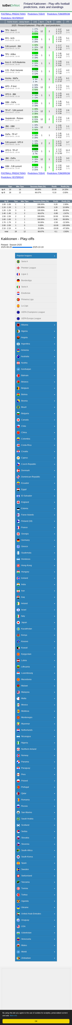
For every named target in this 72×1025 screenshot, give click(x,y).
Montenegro (26, 717)
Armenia (24, 350)
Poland (24, 781)
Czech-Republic (28, 464)
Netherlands (26, 730)
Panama (24, 762)
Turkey (23, 895)
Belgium (24, 388)
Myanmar (25, 724)
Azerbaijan (25, 369)
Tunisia (24, 888)
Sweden (24, 869)
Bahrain (24, 375)
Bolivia (23, 394)
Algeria (24, 331)
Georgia (24, 534)
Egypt (23, 489)
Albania (24, 325)
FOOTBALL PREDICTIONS (13, 14)
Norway (24, 755)
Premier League (28, 268)
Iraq (22, 597)
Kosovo (24, 641)
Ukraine (24, 907)
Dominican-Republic (30, 477)
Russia (24, 806)
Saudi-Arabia (26, 819)
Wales (23, 945)
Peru (23, 774)
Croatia (24, 451)
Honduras (25, 559)
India (23, 584)
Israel (23, 610)
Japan (23, 622)
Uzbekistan (25, 933)
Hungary (24, 572)
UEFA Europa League (30, 318)
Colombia (25, 439)
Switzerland (26, 876)
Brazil (23, 407)
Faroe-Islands (27, 515)
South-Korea (26, 857)
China (23, 432)
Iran (22, 591)
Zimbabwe (25, 958)
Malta (23, 698)
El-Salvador (26, 496)
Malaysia (24, 692)
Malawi (24, 686)
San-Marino (26, 812)
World (23, 952)
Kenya (23, 635)
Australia (24, 356)
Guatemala (25, 553)
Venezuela (25, 939)
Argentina (25, 344)
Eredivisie (25, 293)
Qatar (23, 793)
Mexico (24, 705)
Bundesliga (26, 280)
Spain (23, 863)
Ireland (24, 603)
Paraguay (25, 768)
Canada (24, 420)
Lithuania (25, 667)
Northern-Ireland (28, 749)
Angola (24, 337)
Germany (25, 540)
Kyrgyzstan (25, 654)
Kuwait (23, 648)
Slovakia (24, 838)
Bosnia (24, 401)
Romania (25, 800)
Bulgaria (24, 413)
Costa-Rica (25, 445)
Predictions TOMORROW (58, 14)
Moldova (24, 711)
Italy (22, 616)
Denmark (25, 470)
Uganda (24, 901)
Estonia (24, 508)
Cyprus (24, 458)
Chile (23, 426)
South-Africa (26, 850)
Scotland (24, 825)
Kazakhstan (26, 629)
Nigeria (24, 743)
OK (36, 1021)
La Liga (24, 306)
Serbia (23, 831)
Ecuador (24, 483)
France (24, 527)
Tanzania (25, 882)
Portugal (24, 787)
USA (22, 926)
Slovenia (24, 844)
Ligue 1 (24, 274)
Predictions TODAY (36, 14)
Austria (23, 363)
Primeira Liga (26, 299)
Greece (24, 546)
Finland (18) (26, 521)
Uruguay (24, 920)
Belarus (24, 382)
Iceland (24, 578)
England (24, 502)
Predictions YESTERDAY (12, 18)
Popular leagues (24, 255)
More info (13, 1015)
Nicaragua (25, 736)
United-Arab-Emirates (30, 914)
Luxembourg (26, 673)
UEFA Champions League (32, 312)
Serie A (24, 261)
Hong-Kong (26, 565)
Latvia (23, 660)
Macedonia (25, 679)
